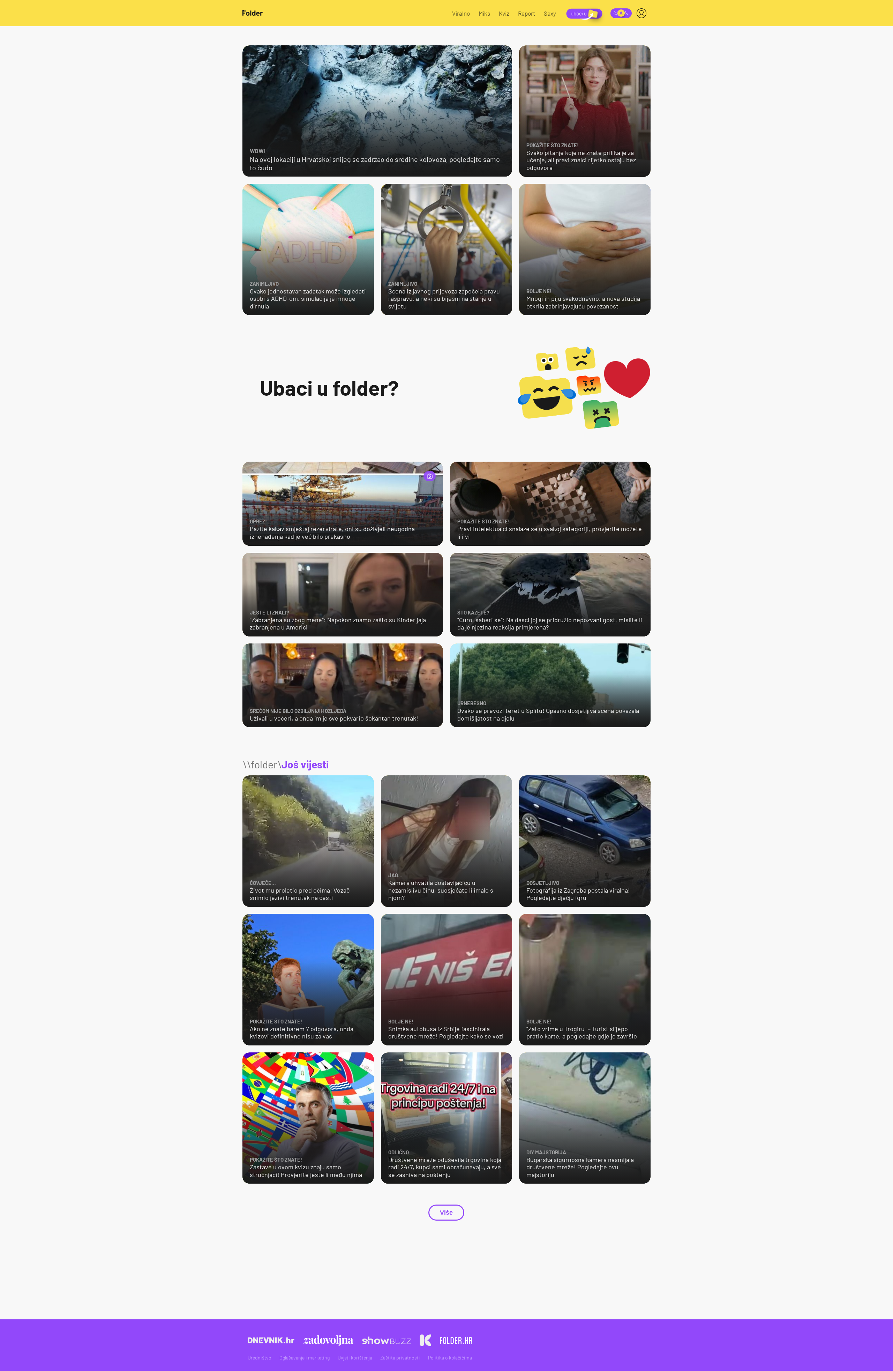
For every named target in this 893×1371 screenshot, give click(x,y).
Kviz (504, 13)
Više (446, 1212)
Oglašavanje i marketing (304, 1358)
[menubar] (643, 13)
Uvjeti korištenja (355, 1358)
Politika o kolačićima (450, 1358)
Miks (484, 13)
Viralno (461, 13)
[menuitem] (643, 13)
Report (526, 13)
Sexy (550, 13)
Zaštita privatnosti (400, 1358)
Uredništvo (259, 1358)
